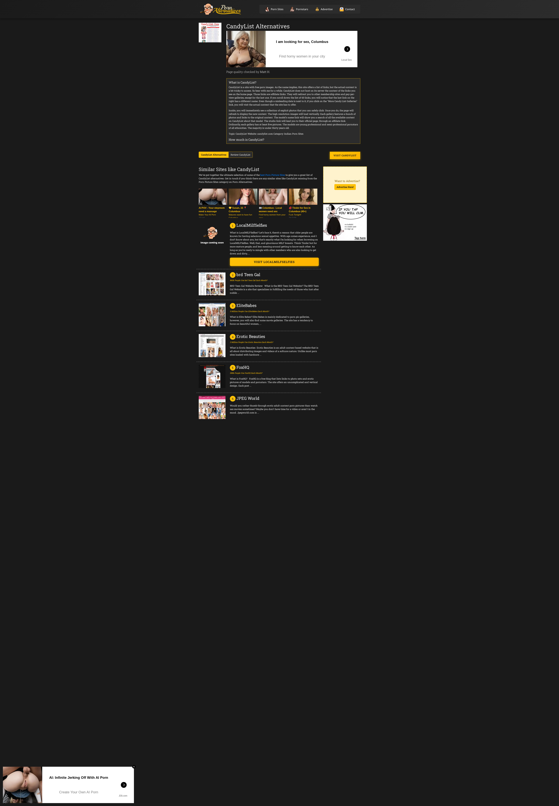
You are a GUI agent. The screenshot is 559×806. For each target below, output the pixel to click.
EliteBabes (246, 305)
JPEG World (247, 398)
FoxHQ (242, 367)
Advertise (327, 9)
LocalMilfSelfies (251, 225)
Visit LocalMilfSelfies (274, 262)
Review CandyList (240, 154)
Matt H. (265, 72)
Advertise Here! (345, 187)
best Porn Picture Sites (272, 174)
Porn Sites (277, 9)
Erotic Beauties (250, 336)
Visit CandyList (345, 155)
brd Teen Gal (248, 274)
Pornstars (302, 9)
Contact (350, 9)
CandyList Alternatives (213, 154)
